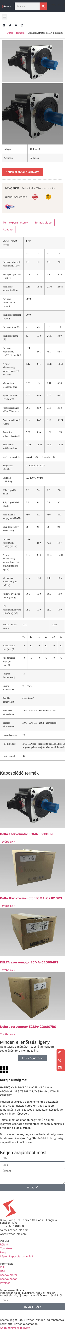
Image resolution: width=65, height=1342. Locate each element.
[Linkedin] (4, 25)
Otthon (10, 33)
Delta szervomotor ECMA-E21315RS (27, 834)
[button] (4, 17)
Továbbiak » (7, 841)
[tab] (15, 222)
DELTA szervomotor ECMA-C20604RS (29, 962)
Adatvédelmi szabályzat (15, 1327)
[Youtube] (15, 25)
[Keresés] (43, 6)
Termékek (20, 33)
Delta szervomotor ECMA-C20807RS (28, 1027)
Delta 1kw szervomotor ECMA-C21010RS (31, 898)
